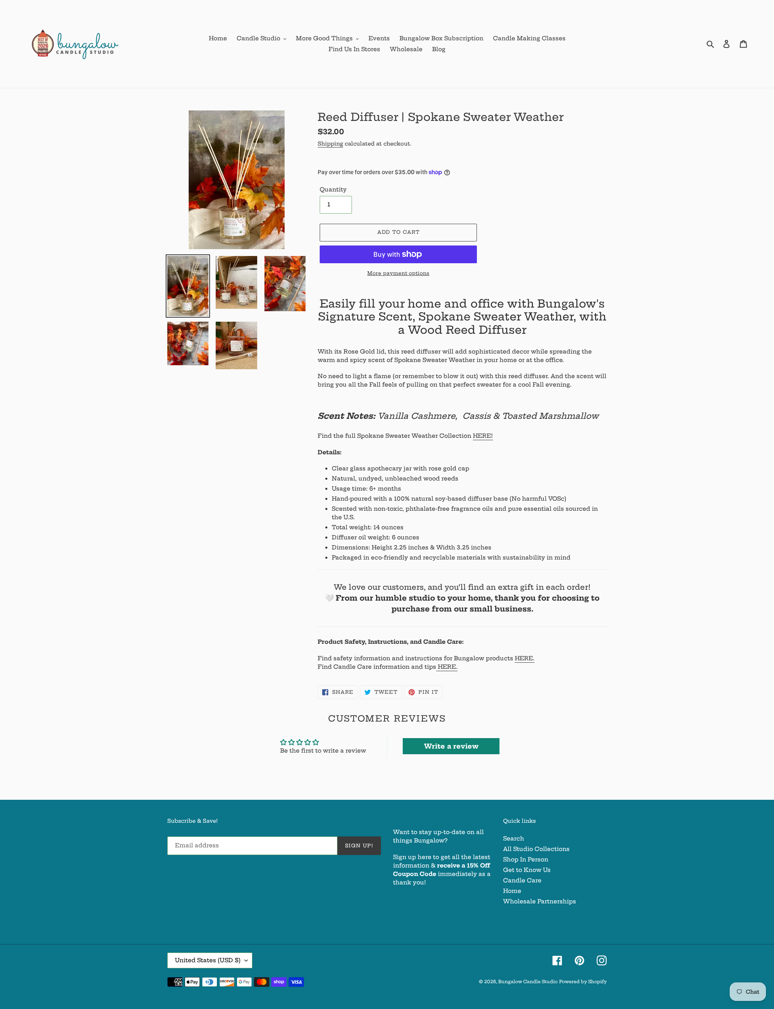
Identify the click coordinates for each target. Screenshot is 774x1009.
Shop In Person (525, 859)
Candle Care (522, 880)
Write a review (451, 746)
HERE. (525, 658)
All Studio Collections (536, 849)
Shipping (330, 143)
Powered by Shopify (583, 981)
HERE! (483, 435)
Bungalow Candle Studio (528, 981)
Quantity (333, 189)
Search (513, 838)
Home (512, 891)
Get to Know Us (527, 870)
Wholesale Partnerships (539, 901)
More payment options (398, 273)
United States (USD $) (208, 960)
